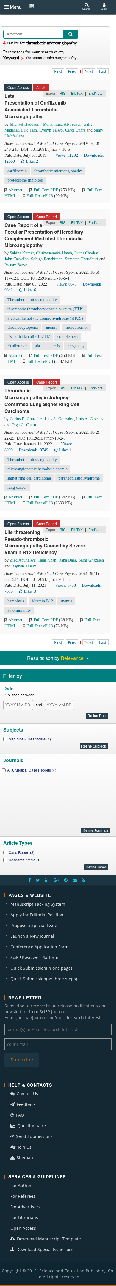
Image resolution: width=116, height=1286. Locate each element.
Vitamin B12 (42, 601)
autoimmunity (19, 610)
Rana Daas (67, 560)
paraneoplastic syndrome (79, 478)
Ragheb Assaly (24, 566)
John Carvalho (16, 259)
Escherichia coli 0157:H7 (28, 336)
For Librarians (24, 1217)
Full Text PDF (46, 190)
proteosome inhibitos (25, 180)
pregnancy (75, 346)
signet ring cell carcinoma (29, 478)
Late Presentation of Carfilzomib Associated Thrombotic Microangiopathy (35, 106)
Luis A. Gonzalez (59, 419)
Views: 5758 (65, 585)
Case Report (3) (22, 852)
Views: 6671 (66, 284)
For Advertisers (25, 1207)
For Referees (22, 1196)
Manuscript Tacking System (37, 904)
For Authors (22, 1185)
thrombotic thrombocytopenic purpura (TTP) (45, 309)
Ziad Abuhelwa (22, 560)
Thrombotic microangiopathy (32, 300)
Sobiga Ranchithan (46, 259)
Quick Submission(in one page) (41, 968)
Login (104, 8)
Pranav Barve (15, 265)
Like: (32, 161)
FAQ (19, 1115)
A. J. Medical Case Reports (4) (31, 769)
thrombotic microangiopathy (58, 171)
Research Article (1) (25, 859)
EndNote (95, 93)
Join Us (24, 1147)
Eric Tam (29, 130)
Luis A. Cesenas (89, 419)
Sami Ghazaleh (91, 560)
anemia (51, 327)
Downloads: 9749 (33, 450)
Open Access (23, 1228)
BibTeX (77, 93)
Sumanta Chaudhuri (81, 259)
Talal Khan (47, 560)
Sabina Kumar (22, 253)
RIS (62, 93)
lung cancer (17, 487)
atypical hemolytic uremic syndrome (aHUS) (45, 318)
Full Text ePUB (39, 196)
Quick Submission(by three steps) (43, 979)
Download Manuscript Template (48, 1239)
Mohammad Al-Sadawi (62, 124)
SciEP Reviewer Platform (34, 957)
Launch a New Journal (32, 936)
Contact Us (26, 1093)
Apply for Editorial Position (36, 915)
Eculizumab (17, 346)
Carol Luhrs (75, 130)
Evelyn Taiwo (51, 130)
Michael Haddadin (25, 124)
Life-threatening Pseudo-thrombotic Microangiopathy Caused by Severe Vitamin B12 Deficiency (44, 542)
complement (67, 336)
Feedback (25, 1104)
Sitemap (24, 1157)
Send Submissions (34, 1136)
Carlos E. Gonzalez (26, 419)
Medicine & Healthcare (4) (30, 738)
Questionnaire (31, 1125)
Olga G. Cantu (24, 425)
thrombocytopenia (22, 327)
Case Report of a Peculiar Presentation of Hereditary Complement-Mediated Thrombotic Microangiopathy (43, 235)
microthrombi (76, 327)
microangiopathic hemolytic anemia (37, 469)
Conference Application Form (39, 947)
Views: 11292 (66, 155)
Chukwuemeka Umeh (54, 253)
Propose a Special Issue (33, 925)
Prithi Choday (86, 253)
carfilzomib (17, 171)
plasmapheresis (47, 346)
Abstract (15, 190)
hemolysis (15, 601)
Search (86, 8)
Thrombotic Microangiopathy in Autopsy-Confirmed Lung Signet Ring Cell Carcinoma (41, 400)
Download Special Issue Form (45, 1249)
